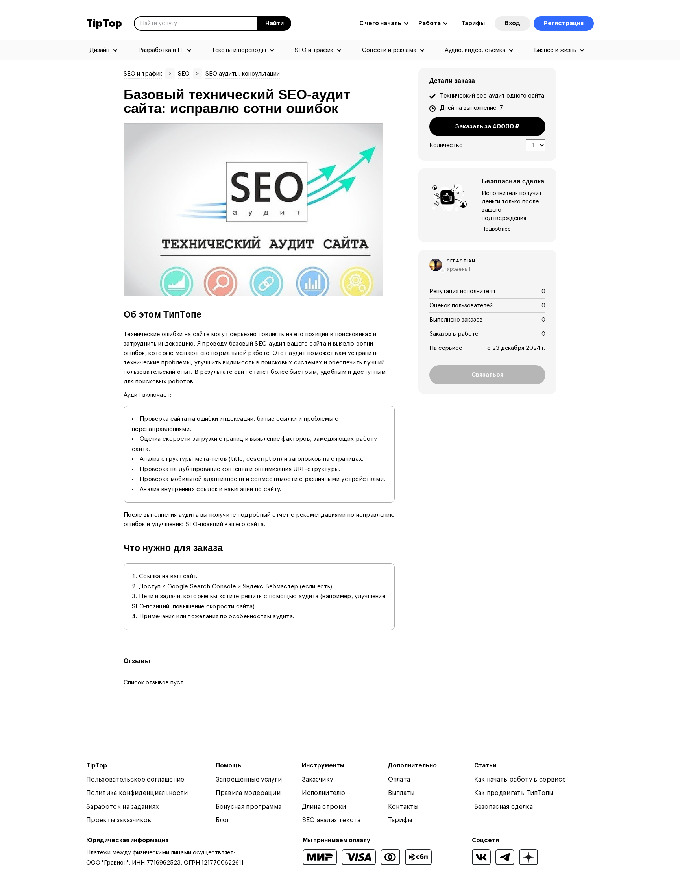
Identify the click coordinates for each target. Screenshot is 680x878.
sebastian (461, 261)
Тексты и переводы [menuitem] (239, 50)
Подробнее (496, 228)
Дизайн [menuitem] (99, 50)
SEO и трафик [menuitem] (314, 50)
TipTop (104, 23)
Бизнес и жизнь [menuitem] (555, 50)
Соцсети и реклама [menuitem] (389, 50)
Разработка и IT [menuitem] (160, 50)
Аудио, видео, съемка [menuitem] (475, 50)
